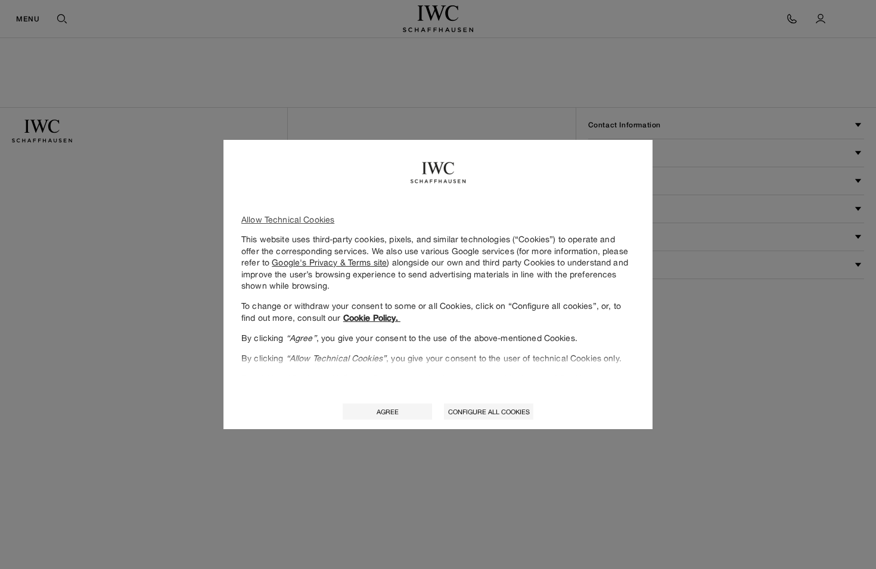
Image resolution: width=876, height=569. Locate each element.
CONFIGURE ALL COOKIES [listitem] (489, 411)
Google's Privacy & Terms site (329, 262)
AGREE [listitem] (388, 411)
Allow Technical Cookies (287, 219)
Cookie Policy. (371, 318)
